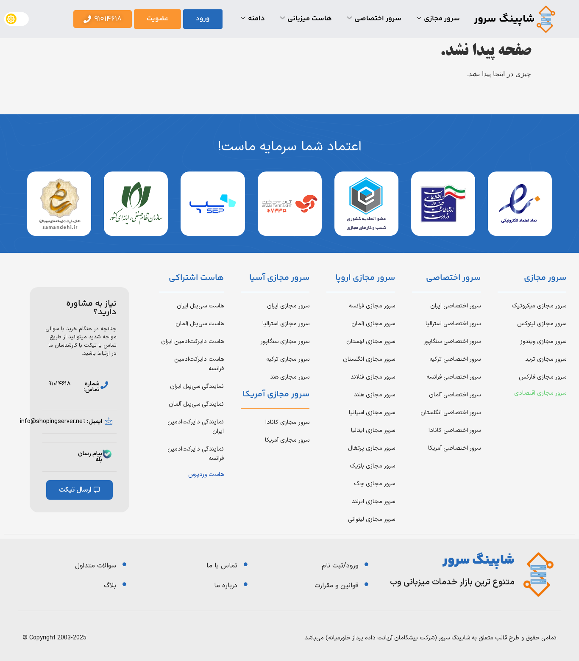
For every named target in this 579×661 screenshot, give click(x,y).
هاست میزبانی (309, 18)
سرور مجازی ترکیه (287, 359)
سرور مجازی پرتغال (371, 448)
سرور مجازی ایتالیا (373, 430)
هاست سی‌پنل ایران (200, 305)
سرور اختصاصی (377, 18)
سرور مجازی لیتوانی (371, 519)
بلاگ (110, 586)
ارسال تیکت (75, 490)
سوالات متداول (95, 566)
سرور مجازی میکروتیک (539, 305)
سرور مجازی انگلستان (369, 359)
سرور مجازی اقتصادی (540, 393)
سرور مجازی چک (374, 483)
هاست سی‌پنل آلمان (199, 323)
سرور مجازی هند (289, 377)
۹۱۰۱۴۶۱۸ (59, 383)
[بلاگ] (124, 584)
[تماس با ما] (246, 564)
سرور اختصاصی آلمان (455, 394)
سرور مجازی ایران (288, 305)
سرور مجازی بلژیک (372, 466)
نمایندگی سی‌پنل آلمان (196, 404)
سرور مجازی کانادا (287, 422)
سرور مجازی (442, 18)
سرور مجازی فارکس (542, 377)
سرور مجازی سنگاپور (285, 341)
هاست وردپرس (206, 474)
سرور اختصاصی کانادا (455, 430)
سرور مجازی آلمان (373, 323)
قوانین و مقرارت (336, 586)
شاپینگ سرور (504, 19)
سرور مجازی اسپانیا (372, 412)
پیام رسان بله (90, 456)
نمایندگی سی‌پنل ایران (197, 386)
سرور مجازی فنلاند (373, 377)
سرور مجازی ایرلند (373, 501)
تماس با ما (221, 566)
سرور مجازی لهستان (370, 341)
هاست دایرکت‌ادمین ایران (192, 341)
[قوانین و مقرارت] (366, 584)
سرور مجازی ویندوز (543, 341)
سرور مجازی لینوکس (541, 323)
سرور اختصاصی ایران (455, 305)
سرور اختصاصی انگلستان (450, 412)
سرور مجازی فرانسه (372, 305)
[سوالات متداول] (124, 564)
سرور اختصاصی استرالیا (453, 323)
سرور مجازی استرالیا (285, 323)
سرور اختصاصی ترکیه (455, 359)
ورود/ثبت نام (340, 566)
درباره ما (225, 586)
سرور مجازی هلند (374, 394)
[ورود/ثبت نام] (366, 564)
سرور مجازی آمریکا (287, 440)
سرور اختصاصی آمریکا (454, 448)
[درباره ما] (246, 584)
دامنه (256, 18)
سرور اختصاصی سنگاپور (452, 341)
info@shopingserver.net (52, 421)
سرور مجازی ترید (545, 359)
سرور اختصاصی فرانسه (453, 377)
